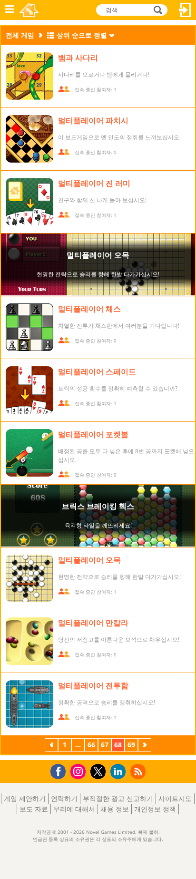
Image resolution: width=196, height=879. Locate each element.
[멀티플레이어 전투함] (29, 704)
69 (131, 744)
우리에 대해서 (74, 808)
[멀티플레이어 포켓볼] (29, 453)
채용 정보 (114, 808)
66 (91, 744)
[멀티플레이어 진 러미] (29, 201)
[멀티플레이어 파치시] (29, 139)
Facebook (61, 770)
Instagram (79, 771)
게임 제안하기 (25, 798)
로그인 (185, 10)
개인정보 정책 (155, 808)
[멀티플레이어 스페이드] (29, 390)
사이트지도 (175, 798)
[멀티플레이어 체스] (29, 327)
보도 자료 (34, 808)
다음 (144, 746)
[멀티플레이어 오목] (29, 578)
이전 (51, 746)
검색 (156, 10)
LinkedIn (120, 772)
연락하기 (64, 798)
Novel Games (29, 10)
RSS (139, 771)
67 (104, 744)
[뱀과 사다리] (29, 76)
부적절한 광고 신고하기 (118, 798)
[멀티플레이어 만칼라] (29, 641)
